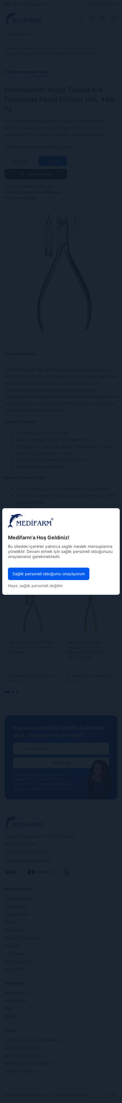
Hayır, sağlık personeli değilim (35, 585)
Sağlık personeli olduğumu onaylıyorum (48, 573)
